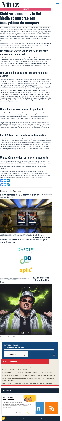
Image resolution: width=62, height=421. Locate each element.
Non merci (7, 413)
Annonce (37, 418)
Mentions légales (22, 418)
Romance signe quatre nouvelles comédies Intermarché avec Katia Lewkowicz (27, 372)
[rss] (51, 408)
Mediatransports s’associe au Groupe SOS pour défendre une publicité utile (27, 383)
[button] (3, 418)
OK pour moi (29, 413)
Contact (30, 418)
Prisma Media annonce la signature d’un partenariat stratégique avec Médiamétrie (28, 375)
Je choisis (18, 413)
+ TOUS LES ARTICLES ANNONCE (46, 194)
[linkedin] (37, 408)
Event (42, 418)
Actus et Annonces (10, 361)
